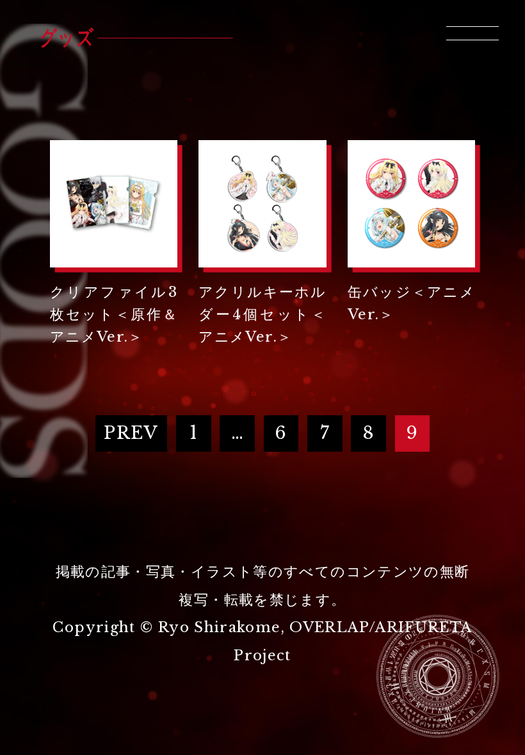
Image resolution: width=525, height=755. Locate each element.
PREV (131, 432)
